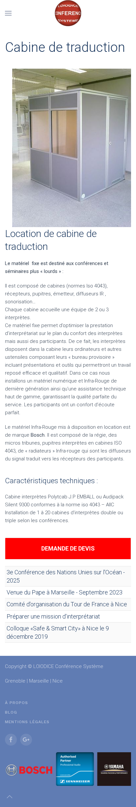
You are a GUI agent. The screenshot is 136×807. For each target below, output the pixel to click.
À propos (16, 702)
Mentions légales (27, 722)
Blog (11, 712)
